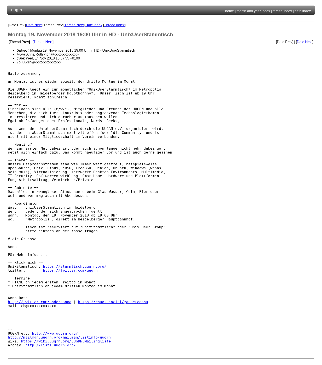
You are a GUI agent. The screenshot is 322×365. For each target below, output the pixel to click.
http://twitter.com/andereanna (39, 302)
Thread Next (74, 25)
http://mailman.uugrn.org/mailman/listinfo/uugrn (59, 337)
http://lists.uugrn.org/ (50, 345)
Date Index (93, 25)
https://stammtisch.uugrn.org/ (74, 267)
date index (303, 11)
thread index (282, 11)
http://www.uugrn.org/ (55, 333)
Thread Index (114, 25)
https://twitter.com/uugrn (70, 270)
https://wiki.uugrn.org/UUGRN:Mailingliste (66, 341)
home (229, 11)
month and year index (253, 11)
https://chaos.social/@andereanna (113, 302)
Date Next (34, 25)
